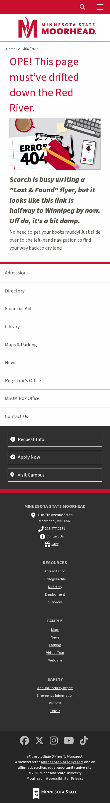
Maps (55, 629)
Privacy (77, 778)
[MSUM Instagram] (53, 741)
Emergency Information (55, 695)
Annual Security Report (55, 688)
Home (10, 49)
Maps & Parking (21, 344)
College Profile (55, 579)
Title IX (55, 711)
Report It (55, 703)
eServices (55, 602)
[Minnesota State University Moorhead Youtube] (69, 741)
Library (12, 326)
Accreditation (55, 571)
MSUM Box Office (22, 398)
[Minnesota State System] (55, 793)
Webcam (55, 660)
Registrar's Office (23, 380)
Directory (14, 291)
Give (55, 544)
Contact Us (16, 416)
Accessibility (57, 778)
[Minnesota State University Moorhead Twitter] (39, 741)
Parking (55, 645)
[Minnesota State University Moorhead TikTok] (84, 741)
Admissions (17, 273)
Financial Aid (18, 308)
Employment (55, 594)
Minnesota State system (62, 762)
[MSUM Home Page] (55, 28)
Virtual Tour (55, 652)
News (10, 362)
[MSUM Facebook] (24, 741)
